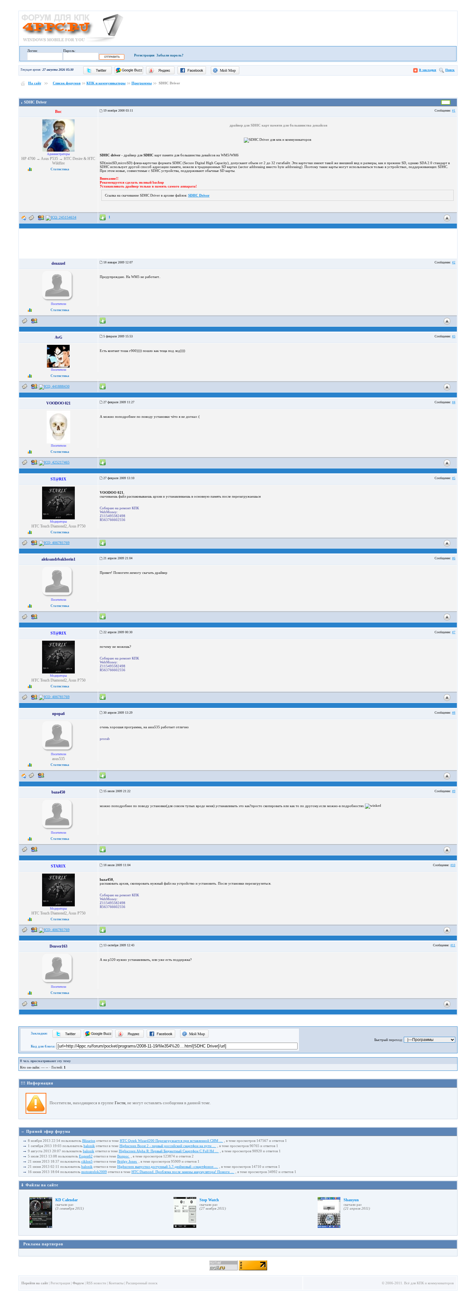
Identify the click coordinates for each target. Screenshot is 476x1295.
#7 (453, 632)
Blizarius (88, 1141)
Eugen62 (86, 1156)
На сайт (34, 83)
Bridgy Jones (127, 1161)
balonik (89, 1146)
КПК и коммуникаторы (106, 83)
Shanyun (351, 1200)
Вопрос (123, 1156)
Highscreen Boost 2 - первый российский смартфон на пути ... (167, 1146)
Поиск (450, 70)
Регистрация (144, 55)
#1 (453, 110)
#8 (453, 712)
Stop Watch (209, 1200)
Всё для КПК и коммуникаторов (429, 1283)
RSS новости (96, 1283)
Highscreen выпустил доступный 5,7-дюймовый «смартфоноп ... (167, 1166)
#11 (452, 945)
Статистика (60, 169)
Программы (141, 83)
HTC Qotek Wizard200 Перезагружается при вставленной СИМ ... (171, 1141)
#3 (453, 336)
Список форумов (67, 83)
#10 (452, 865)
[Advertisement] (238, 92)
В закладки (427, 70)
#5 (453, 478)
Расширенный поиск (141, 1283)
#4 (453, 402)
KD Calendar (66, 1200)
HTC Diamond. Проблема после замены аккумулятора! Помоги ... (182, 1172)
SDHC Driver (199, 195)
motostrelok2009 (94, 1172)
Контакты (116, 1283)
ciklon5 (87, 1161)
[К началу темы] (447, 218)
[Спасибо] (103, 217)
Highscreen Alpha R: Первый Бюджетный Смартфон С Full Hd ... (169, 1151)
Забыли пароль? (170, 55)
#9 (453, 791)
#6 (453, 558)
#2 (453, 262)
